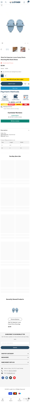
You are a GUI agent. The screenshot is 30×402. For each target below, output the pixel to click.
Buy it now (15, 88)
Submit (15, 347)
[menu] (1, 2)
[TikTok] (10, 377)
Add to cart (11, 83)
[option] (15, 25)
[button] (25, 43)
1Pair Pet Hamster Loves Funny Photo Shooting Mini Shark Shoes (14, 323)
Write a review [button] (15, 121)
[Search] (6, 2)
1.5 (20, 148)
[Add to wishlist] (25, 84)
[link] (8, 181)
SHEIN (6, 68)
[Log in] (24, 2)
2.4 (10, 145)
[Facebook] (2, 377)
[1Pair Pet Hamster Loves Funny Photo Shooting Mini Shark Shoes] (15, 310)
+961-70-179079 (12, 370)
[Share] (28, 84)
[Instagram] (6, 377)
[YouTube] (14, 377)
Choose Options (15, 319)
